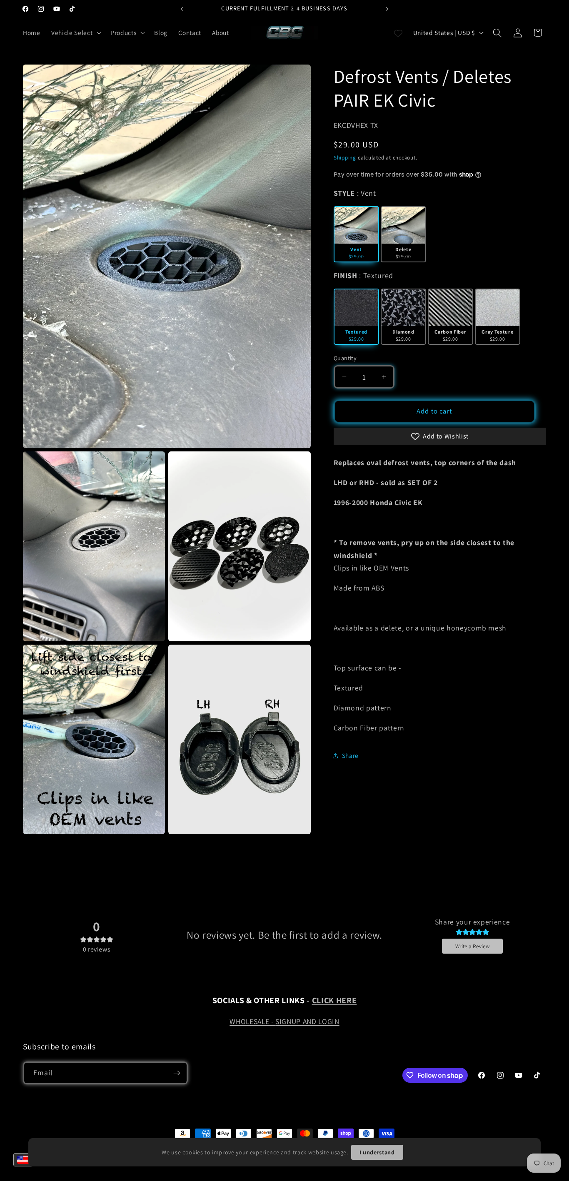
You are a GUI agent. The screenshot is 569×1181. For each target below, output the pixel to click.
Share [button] (350, 755)
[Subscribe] (177, 1073)
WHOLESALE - (252, 1021)
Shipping (345, 157)
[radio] (356, 234)
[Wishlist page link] (398, 33)
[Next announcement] (387, 8)
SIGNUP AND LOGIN (307, 1021)
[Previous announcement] (182, 8)
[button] (75, 32)
